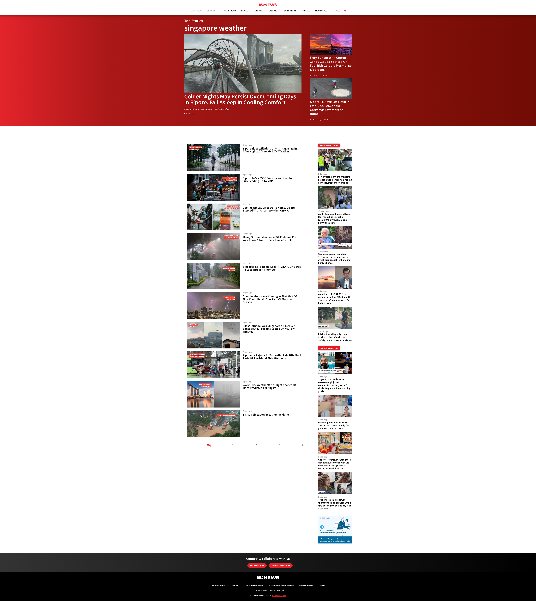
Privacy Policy (306, 586)
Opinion (258, 10)
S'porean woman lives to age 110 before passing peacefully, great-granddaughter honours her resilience (334, 258)
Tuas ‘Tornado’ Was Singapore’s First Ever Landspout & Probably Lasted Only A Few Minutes (269, 329)
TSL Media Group (279, 595)
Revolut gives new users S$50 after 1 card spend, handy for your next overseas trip (334, 425)
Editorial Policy (254, 586)
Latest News (196, 10)
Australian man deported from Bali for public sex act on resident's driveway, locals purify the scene (334, 218)
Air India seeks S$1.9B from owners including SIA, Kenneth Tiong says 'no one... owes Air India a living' (334, 298)
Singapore (211, 10)
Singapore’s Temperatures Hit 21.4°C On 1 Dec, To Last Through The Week (272, 268)
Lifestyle (273, 10)
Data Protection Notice (281, 586)
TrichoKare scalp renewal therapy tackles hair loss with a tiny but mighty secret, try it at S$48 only (334, 504)
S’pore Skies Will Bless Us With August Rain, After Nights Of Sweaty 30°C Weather (270, 150)
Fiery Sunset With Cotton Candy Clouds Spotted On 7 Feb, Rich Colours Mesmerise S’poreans (331, 64)
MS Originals (321, 10)
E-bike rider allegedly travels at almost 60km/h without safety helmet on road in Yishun (335, 337)
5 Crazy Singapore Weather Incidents (266, 414)
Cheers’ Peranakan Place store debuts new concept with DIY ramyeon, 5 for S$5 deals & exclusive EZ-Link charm (334, 464)
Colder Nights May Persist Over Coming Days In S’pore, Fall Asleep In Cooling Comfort (240, 99)
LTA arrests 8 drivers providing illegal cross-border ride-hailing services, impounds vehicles (335, 179)
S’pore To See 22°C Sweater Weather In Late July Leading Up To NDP (270, 179)
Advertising (218, 586)
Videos (337, 10)
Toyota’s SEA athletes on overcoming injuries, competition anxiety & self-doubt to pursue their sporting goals (334, 385)
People (244, 10)
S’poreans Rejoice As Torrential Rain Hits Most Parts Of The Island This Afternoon (272, 357)
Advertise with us (280, 565)
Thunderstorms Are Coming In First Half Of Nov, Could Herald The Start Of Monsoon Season (270, 299)
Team (322, 586)
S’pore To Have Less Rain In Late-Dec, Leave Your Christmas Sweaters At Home (330, 108)
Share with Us (257, 565)
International (230, 10)
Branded (306, 10)
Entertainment (290, 10)
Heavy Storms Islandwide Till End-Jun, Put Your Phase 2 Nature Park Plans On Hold (269, 238)
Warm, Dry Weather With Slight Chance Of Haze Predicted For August (269, 386)
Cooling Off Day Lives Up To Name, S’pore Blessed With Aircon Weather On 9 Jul (269, 209)
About (235, 586)
